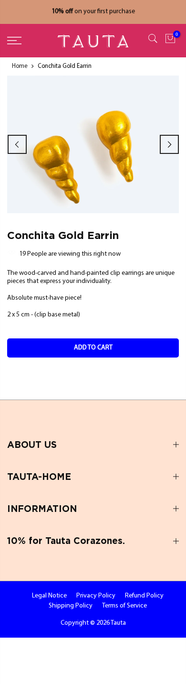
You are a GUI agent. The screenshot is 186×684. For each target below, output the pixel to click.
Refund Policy (144, 595)
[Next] (169, 144)
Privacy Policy (95, 595)
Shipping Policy (71, 605)
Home (20, 66)
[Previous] (17, 144)
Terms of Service (124, 605)
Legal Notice (49, 595)
